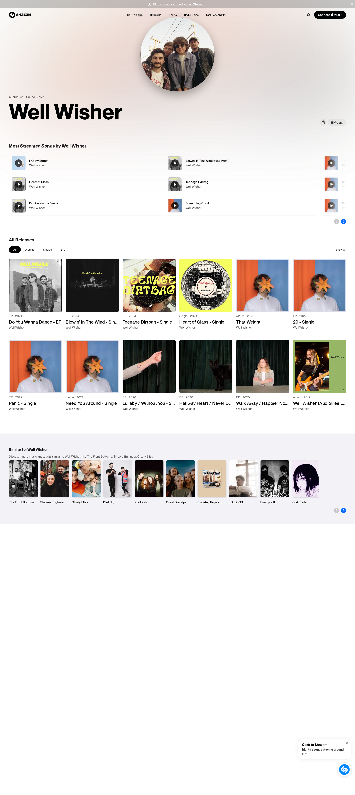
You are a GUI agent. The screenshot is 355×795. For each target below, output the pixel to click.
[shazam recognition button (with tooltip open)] (344, 769)
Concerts (155, 14)
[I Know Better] (85, 163)
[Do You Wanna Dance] (85, 205)
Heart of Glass (39, 182)
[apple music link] (336, 122)
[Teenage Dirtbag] (241, 184)
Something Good (197, 203)
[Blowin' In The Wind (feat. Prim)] (241, 163)
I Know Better (38, 161)
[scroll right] (343, 221)
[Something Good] (241, 205)
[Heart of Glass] (85, 184)
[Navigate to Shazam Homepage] (20, 15)
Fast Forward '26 (216, 14)
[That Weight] (331, 163)
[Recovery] (331, 184)
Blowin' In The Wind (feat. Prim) (207, 161)
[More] (140, 163)
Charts (173, 14)
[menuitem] (135, 15)
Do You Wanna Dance (43, 203)
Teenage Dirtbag (197, 182)
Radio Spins (191, 14)
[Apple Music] (15, 334)
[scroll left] (336, 221)
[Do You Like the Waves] (331, 205)
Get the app (135, 14)
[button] (352, 4)
